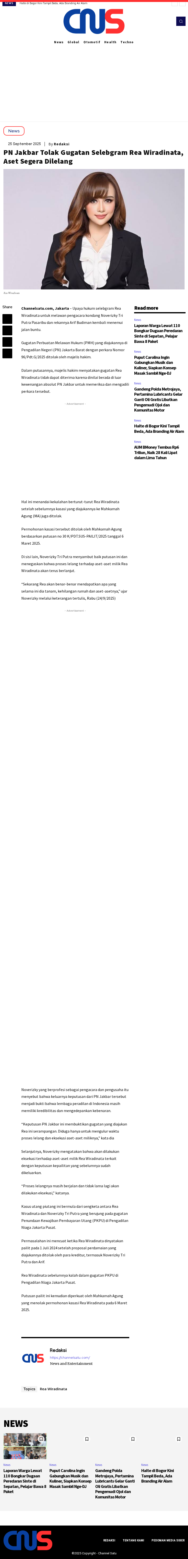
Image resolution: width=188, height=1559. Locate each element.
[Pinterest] (7, 342)
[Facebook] (149, 21)
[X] (163, 21)
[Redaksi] (33, 1361)
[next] (182, 3)
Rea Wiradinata (53, 1388)
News (14, 131)
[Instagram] (156, 21)
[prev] (175, 3)
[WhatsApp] (7, 353)
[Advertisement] (94, 85)
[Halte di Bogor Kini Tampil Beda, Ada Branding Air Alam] (163, 1446)
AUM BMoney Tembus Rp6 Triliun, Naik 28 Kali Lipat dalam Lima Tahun (156, 452)
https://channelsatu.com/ (70, 1358)
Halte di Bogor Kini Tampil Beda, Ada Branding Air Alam (53, 3)
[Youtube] (170, 21)
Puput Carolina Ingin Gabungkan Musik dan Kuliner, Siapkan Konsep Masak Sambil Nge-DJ (155, 365)
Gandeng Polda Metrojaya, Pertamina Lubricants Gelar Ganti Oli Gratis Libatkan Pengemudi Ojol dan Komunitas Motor (158, 399)
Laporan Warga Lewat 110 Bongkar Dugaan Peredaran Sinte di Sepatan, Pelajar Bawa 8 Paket (158, 333)
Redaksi (62, 144)
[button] (181, 21)
